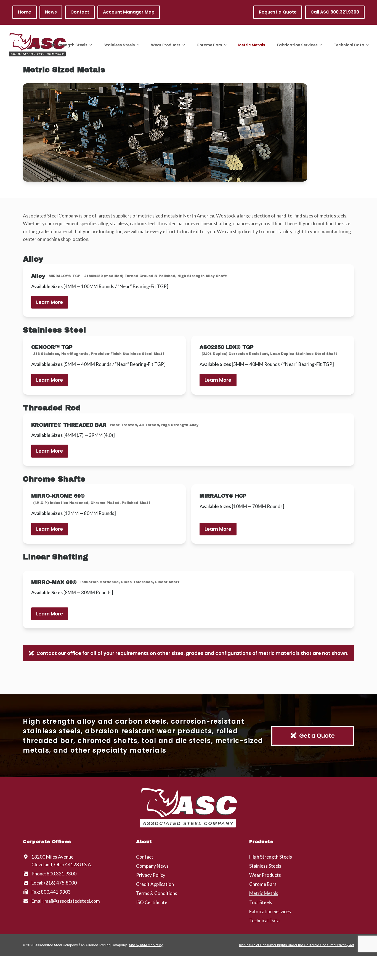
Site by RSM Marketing (146, 945)
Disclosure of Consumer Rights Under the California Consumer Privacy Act (296, 945)
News (51, 12)
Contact (79, 12)
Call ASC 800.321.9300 (334, 12)
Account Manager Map (129, 12)
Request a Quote (278, 12)
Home (24, 12)
